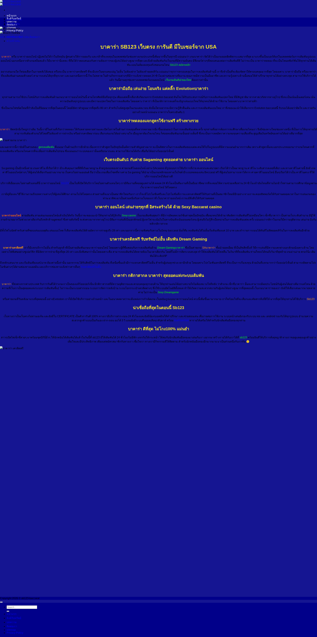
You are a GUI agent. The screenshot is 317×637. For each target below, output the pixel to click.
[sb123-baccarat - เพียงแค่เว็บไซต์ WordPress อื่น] (10, 3)
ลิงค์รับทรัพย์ (181, 320)
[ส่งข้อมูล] (8, 611)
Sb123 (65, 183)
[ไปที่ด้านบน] (1, 602)
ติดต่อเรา (12, 626)
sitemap (11, 629)
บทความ (12, 622)
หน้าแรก (12, 15)
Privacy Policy (15, 632)
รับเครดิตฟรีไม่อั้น (91, 266)
